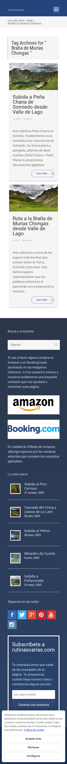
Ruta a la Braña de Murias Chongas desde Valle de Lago (32, 226)
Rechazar (33, 747)
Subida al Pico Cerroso (35, 486)
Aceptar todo (33, 738)
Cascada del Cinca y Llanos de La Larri (40, 509)
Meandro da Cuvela (39, 553)
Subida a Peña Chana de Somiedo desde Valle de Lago (30, 104)
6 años (16, 240)
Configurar (33, 755)
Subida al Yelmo (37, 531)
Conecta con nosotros (33, 705)
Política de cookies (34, 729)
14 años (17, 118)
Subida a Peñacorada (33, 578)
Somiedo (27, 118)
